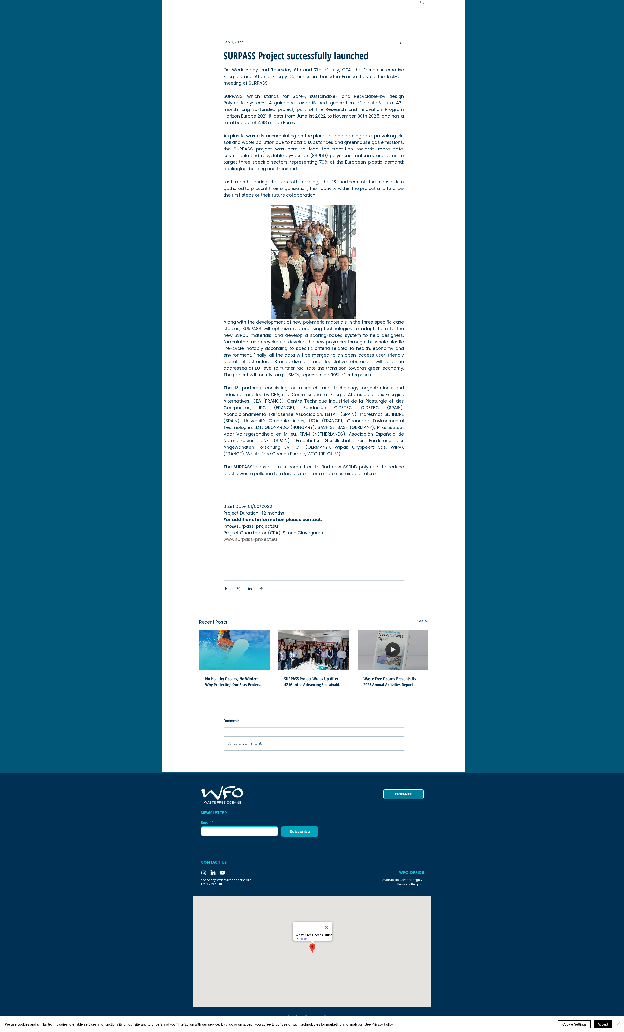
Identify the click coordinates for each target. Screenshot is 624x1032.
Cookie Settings (574, 1024)
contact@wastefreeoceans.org (226, 880)
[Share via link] (261, 588)
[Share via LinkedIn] (249, 588)
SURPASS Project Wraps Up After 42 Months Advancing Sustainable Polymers (312, 681)
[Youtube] (222, 873)
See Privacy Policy (379, 1024)
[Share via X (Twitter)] (237, 588)
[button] (422, 2)
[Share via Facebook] (226, 588)
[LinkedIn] (213, 873)
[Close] (618, 1024)
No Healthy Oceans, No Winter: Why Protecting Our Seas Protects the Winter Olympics (233, 681)
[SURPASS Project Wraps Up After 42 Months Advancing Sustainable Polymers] (313, 650)
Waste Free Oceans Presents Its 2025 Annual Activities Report (389, 681)
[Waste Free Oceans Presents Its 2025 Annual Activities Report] (393, 650)
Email (207, 822)
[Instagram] (204, 873)
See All (422, 621)
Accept (603, 1024)
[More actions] (401, 42)
